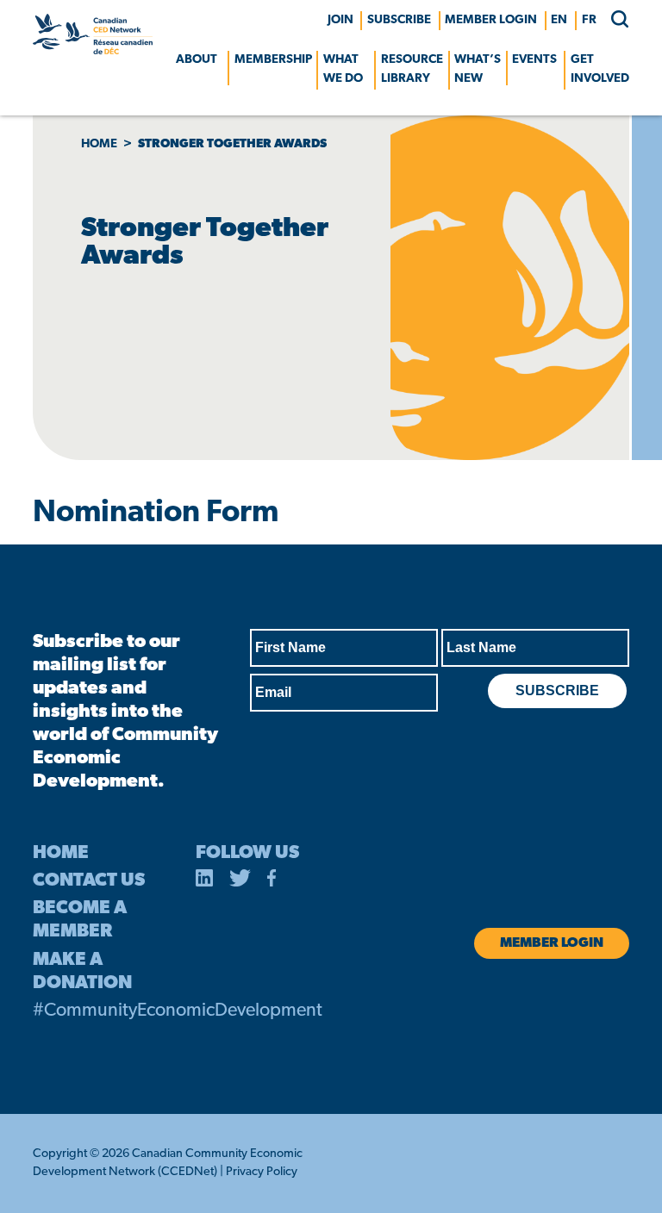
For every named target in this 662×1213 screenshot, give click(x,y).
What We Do (343, 69)
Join (340, 20)
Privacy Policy (261, 1172)
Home (99, 144)
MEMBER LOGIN (491, 20)
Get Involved (600, 69)
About (196, 59)
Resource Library (412, 69)
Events (534, 59)
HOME (61, 853)
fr (589, 20)
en (559, 20)
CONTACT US (89, 881)
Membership (273, 59)
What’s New (477, 69)
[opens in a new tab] (204, 881)
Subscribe (399, 20)
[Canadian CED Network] (92, 51)
